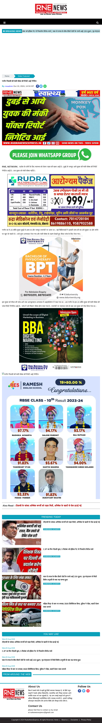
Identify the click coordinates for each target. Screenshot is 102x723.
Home (7, 76)
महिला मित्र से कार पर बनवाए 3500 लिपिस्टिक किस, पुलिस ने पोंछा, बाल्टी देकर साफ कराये (34, 669)
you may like (51, 634)
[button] (4, 22)
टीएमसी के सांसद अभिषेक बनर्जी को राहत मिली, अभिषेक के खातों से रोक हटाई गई (48, 505)
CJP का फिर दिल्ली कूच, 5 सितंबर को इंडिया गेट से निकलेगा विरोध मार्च (27, 651)
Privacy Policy (86, 720)
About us (64, 720)
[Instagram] (88, 691)
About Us (34, 686)
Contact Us (35, 705)
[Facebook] (79, 691)
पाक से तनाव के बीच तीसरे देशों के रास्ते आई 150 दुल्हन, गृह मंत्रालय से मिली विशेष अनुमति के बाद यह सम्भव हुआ (41, 660)
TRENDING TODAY (51, 517)
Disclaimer (74, 720)
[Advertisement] (51, 53)
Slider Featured (23, 76)
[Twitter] (83, 691)
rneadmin (9, 86)
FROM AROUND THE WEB (16, 674)
